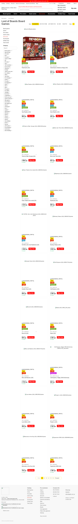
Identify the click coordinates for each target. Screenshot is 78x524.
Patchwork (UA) (26, 67)
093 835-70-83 (62, 7)
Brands (41, 507)
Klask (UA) (53, 333)
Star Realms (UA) (26, 112)
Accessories (51, 13)
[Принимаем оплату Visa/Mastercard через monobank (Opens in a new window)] (13, 504)
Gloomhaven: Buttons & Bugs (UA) (59, 67)
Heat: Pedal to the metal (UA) (29, 200)
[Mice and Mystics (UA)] (34, 358)
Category (5, 45)
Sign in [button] (41, 490)
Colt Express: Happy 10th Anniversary (59, 377)
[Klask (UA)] (62, 314)
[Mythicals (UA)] (62, 181)
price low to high (43, 23)
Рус (52, 3)
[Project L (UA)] (62, 403)
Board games (7, 13)
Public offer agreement (45, 510)
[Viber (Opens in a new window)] (47, 3)
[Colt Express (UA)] (62, 270)
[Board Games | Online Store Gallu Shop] (5, 491)
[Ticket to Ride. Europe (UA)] (34, 137)
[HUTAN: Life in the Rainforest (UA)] (34, 226)
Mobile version (6, 510)
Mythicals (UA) (54, 200)
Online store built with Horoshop (7, 520)
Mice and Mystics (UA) (27, 377)
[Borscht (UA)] (34, 314)
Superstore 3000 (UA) (55, 466)
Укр (50, 3)
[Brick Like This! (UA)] (62, 137)
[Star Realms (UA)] (34, 93)
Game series (32, 13)
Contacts (8, 3)
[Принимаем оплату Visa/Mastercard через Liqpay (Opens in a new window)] (13, 508)
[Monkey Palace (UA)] (62, 226)
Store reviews (43, 505)
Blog (37, 3)
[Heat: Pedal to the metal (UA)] (34, 181)
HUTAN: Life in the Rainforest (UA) (30, 244)
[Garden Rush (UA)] (34, 270)
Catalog (3, 3)
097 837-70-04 (62, 9)
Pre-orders (23, 13)
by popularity (35, 23)
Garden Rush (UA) (26, 289)
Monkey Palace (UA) (55, 244)
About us (42, 503)
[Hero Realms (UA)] (62, 93)
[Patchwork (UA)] (34, 49)
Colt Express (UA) (54, 289)
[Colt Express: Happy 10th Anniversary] (62, 358)
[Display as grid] (73, 24)
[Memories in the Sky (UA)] (34, 447)
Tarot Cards (71, 13)
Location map (68, 499)
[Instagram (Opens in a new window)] (41, 3)
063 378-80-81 (62, 5)
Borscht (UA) (25, 333)
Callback (55, 496)
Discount (13, 3)
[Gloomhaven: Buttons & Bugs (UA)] (62, 49)
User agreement (43, 509)
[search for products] (51, 9)
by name (59, 23)
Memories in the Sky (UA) (28, 466)
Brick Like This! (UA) (55, 156)
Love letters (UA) (26, 422)
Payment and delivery (30, 3)
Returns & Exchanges (20, 3)
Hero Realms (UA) (54, 112)
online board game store (12, 498)
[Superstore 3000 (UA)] (62, 447)
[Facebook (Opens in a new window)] (43, 3)
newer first (64, 23)
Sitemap (42, 512)
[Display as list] (75, 24)
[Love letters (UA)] (34, 403)
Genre (15, 13)
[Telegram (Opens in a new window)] (45, 3)
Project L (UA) (53, 422)
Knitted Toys (61, 13)
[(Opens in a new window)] (9, 506)
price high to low (52, 23)
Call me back (60, 11)
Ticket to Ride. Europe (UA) (28, 156)
